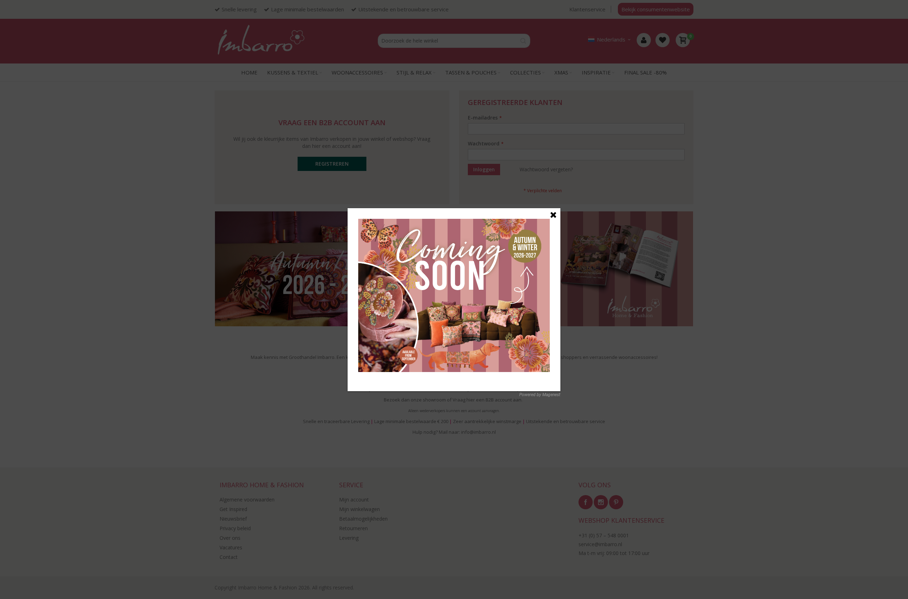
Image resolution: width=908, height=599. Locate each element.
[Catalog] (454, 222)
